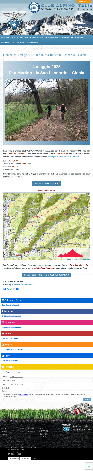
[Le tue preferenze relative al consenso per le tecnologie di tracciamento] (89, 467)
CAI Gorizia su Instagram (11, 327)
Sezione (6, 37)
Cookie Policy (26, 458)
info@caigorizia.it (20, 452)
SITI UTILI (42, 437)
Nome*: (4, 376)
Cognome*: (6, 380)
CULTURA (4, 435)
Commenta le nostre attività (12, 349)
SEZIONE (4, 429)
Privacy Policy (23, 395)
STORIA (4, 432)
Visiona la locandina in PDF (46, 184)
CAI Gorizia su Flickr (10, 360)
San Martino (62, 154)
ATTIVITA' (23, 435)
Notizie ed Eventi (54, 37)
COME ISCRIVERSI (27, 429)
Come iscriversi (37, 37)
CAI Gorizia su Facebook (11, 316)
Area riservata (34, 42)
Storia (16, 37)
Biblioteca (6, 42)
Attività (66, 37)
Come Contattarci (80, 37)
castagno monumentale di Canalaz (63, 156)
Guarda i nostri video (10, 338)
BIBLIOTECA (43, 434)
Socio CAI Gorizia (5, 389)
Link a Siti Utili (20, 42)
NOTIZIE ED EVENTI (27, 432)
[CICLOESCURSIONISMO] (22, 284)
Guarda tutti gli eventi (10, 305)
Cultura (25, 37)
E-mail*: (4, 384)
